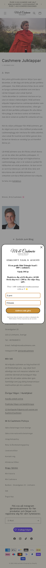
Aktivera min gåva (23, 310)
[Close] (41, 247)
